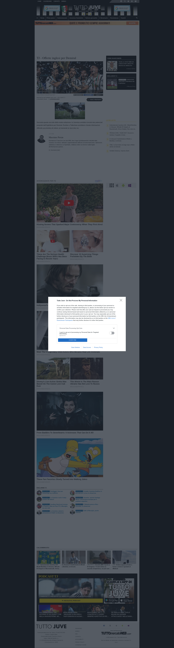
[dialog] (87, 324)
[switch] (111, 333)
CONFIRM (72, 340)
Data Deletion (75, 347)
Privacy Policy (98, 347)
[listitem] (87, 328)
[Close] (122, 301)
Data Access (87, 347)
